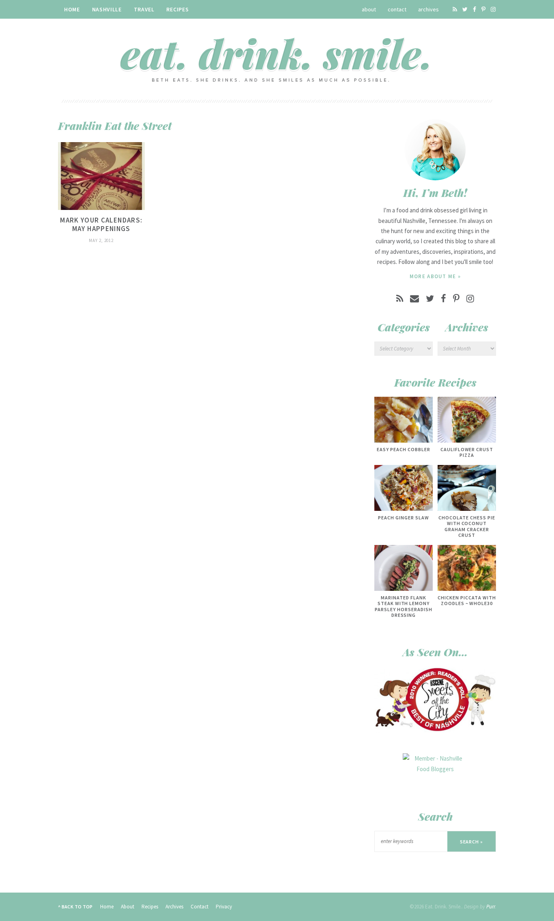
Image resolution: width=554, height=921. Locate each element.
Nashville (107, 9)
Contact (397, 9)
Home (72, 9)
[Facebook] (474, 9)
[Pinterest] (483, 9)
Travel (144, 9)
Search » (471, 842)
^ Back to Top (75, 907)
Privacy (224, 906)
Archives (428, 9)
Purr (490, 906)
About (369, 9)
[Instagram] (493, 9)
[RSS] (455, 9)
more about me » (435, 276)
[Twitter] (465, 9)
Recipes (177, 9)
